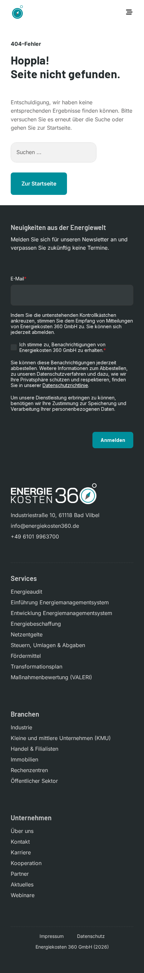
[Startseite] (17, 12)
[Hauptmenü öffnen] (129, 12)
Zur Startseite (38, 183)
